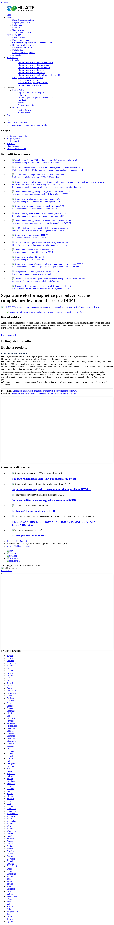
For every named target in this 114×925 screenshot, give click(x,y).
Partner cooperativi (26, 105)
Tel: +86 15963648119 (17, 541)
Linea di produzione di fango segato (33, 65)
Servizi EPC (12, 57)
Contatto (10, 115)
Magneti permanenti (21, 22)
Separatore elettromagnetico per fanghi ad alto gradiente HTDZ (40, 194)
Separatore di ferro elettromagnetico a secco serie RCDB (44, 500)
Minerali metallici (20, 37)
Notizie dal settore (26, 110)
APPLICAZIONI (14, 35)
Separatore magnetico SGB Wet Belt (28, 259)
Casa (9, 15)
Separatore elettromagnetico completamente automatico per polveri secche (43, 393)
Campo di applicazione (17, 122)
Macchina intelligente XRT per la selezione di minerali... (37, 163)
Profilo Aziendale (20, 90)
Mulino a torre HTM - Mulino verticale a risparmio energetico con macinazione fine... (49, 170)
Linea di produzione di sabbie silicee (34, 67)
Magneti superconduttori (23, 20)
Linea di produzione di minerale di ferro (35, 62)
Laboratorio (23, 95)
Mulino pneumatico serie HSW (29, 535)
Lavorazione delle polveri (23, 52)
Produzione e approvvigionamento (33, 82)
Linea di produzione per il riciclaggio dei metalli (39, 75)
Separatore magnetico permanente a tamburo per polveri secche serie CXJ (45, 391)
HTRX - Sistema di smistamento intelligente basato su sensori (39, 230)
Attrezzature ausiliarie (21, 32)
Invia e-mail (6, 570)
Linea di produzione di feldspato (32, 70)
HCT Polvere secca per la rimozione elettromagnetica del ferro (39, 245)
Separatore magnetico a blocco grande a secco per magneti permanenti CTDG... (47, 266)
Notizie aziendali (25, 112)
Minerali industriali (20, 40)
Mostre (21, 102)
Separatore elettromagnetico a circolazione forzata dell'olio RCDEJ (41, 223)
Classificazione (18, 30)
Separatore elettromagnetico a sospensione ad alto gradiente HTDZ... (51, 489)
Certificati (22, 100)
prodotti (10, 17)
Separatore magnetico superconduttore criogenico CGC (36, 201)
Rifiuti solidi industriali (22, 47)
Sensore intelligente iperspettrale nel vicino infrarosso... (36, 281)
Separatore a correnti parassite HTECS (29, 237)
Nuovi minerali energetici (23, 45)
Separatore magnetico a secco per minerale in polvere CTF (38, 216)
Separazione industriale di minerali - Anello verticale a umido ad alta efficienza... (47, 187)
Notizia (15, 107)
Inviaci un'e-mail (8, 335)
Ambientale (17, 55)
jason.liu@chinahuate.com (18, 546)
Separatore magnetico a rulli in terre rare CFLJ (32, 252)
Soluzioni (16, 60)
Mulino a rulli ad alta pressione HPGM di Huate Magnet (37, 177)
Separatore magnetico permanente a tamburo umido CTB (37, 208)
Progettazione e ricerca (28, 80)
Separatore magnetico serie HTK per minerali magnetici (44, 478)
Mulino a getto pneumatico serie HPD (33, 510)
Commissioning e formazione (31, 85)
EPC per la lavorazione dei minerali (27, 77)
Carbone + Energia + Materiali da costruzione (32, 42)
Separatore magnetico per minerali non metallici (27, 125)
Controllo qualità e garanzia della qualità (35, 97)
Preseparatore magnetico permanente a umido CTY (34, 274)
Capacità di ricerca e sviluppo (31, 92)
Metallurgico (17, 50)
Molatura (16, 27)
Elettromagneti (18, 25)
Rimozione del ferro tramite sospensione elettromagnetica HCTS (40, 288)
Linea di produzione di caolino (31, 72)
